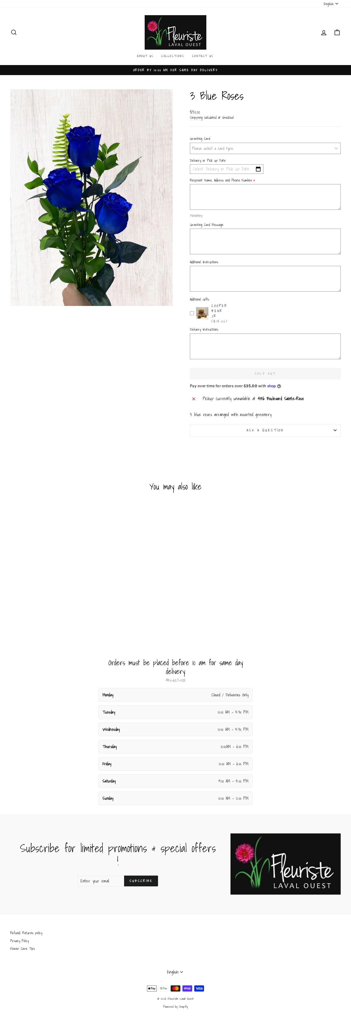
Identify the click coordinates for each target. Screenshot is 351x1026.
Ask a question (265, 430)
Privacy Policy (19, 941)
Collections (172, 55)
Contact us (203, 55)
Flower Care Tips (22, 948)
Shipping (196, 117)
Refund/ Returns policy (26, 933)
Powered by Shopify (175, 1006)
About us (145, 55)
